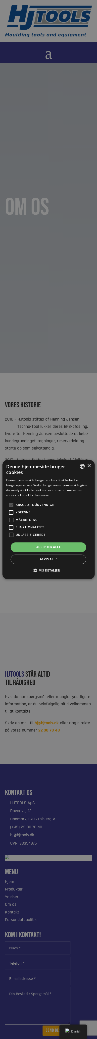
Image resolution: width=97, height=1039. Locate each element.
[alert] (48, 519)
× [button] (89, 466)
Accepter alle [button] (48, 547)
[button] (48, 570)
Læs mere (42, 495)
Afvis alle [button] (48, 559)
